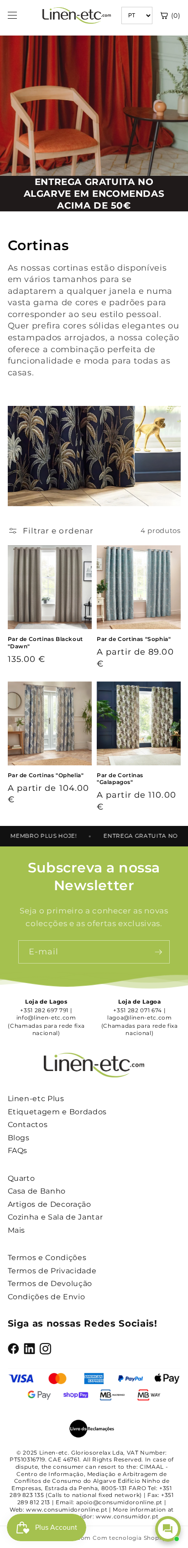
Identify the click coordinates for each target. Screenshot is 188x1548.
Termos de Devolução (50, 1283)
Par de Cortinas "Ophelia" (46, 775)
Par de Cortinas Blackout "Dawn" (45, 643)
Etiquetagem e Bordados (57, 1111)
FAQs (18, 1150)
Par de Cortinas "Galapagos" (120, 779)
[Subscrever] (158, 952)
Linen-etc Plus (36, 1098)
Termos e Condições (47, 1257)
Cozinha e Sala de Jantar (55, 1217)
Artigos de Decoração (49, 1204)
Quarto (21, 1178)
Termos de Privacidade (52, 1270)
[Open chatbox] (168, 1529)
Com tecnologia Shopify (130, 1537)
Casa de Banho (37, 1191)
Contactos (28, 1124)
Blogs (19, 1137)
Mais (17, 1230)
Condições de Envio (46, 1296)
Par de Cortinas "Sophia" (134, 639)
